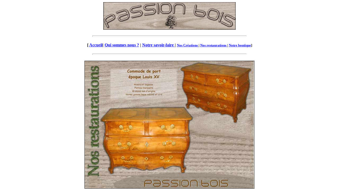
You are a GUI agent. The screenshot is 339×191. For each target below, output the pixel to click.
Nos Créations (188, 45)
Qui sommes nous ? (122, 45)
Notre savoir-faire (158, 45)
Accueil (95, 45)
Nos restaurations (213, 45)
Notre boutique (240, 45)
